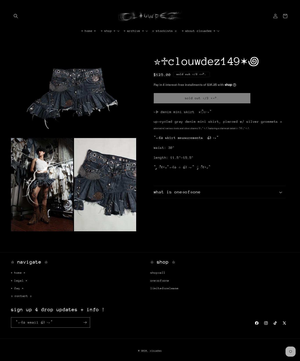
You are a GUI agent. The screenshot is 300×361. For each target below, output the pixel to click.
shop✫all (158, 272)
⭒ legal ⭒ (19, 280)
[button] (16, 16)
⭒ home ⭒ (18, 272)
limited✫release (164, 288)
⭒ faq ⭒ (17, 288)
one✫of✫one (159, 280)
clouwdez (156, 351)
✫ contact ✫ (21, 296)
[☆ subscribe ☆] (85, 322)
